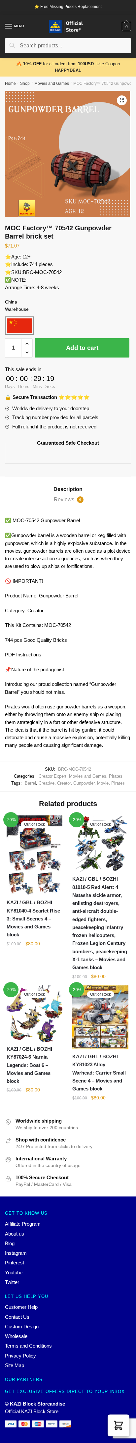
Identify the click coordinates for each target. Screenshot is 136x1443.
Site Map (14, 1365)
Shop (25, 83)
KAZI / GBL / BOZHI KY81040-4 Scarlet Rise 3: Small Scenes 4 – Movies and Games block (33, 918)
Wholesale (16, 1336)
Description (68, 489)
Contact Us (17, 1317)
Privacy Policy (20, 1356)
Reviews (67, 499)
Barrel (30, 783)
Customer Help (21, 1307)
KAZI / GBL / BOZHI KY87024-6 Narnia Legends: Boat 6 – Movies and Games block (29, 1065)
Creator (64, 783)
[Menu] (9, 26)
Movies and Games (51, 83)
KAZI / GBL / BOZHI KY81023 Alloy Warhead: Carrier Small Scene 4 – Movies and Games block (99, 1072)
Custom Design (22, 1326)
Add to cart (82, 347)
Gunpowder (83, 783)
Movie (103, 783)
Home (10, 83)
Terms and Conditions (28, 1346)
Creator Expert (52, 776)
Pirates (115, 776)
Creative (46, 783)
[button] (118, 1425)
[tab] (68, 489)
